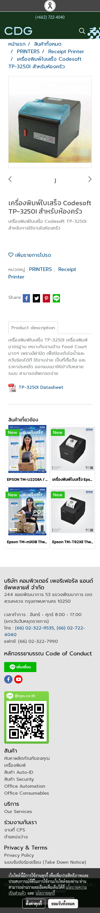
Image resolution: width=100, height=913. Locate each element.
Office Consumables (26, 793)
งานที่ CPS (14, 830)
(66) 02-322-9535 (34, 628)
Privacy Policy (19, 855)
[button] (80, 31)
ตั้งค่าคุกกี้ (34, 903)
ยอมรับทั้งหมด (63, 903)
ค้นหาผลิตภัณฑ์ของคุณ (27, 758)
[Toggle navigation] (93, 31)
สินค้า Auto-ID (18, 772)
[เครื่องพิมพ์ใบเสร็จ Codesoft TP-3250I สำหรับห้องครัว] (50, 122)
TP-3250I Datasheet (40, 387)
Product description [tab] (33, 327)
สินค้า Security (19, 779)
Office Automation (24, 786)
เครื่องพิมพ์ (15, 765)
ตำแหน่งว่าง (16, 837)
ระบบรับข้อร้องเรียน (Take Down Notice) (45, 862)
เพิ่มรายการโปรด (32, 255)
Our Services (18, 811)
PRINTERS (41, 269)
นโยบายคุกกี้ (45, 892)
